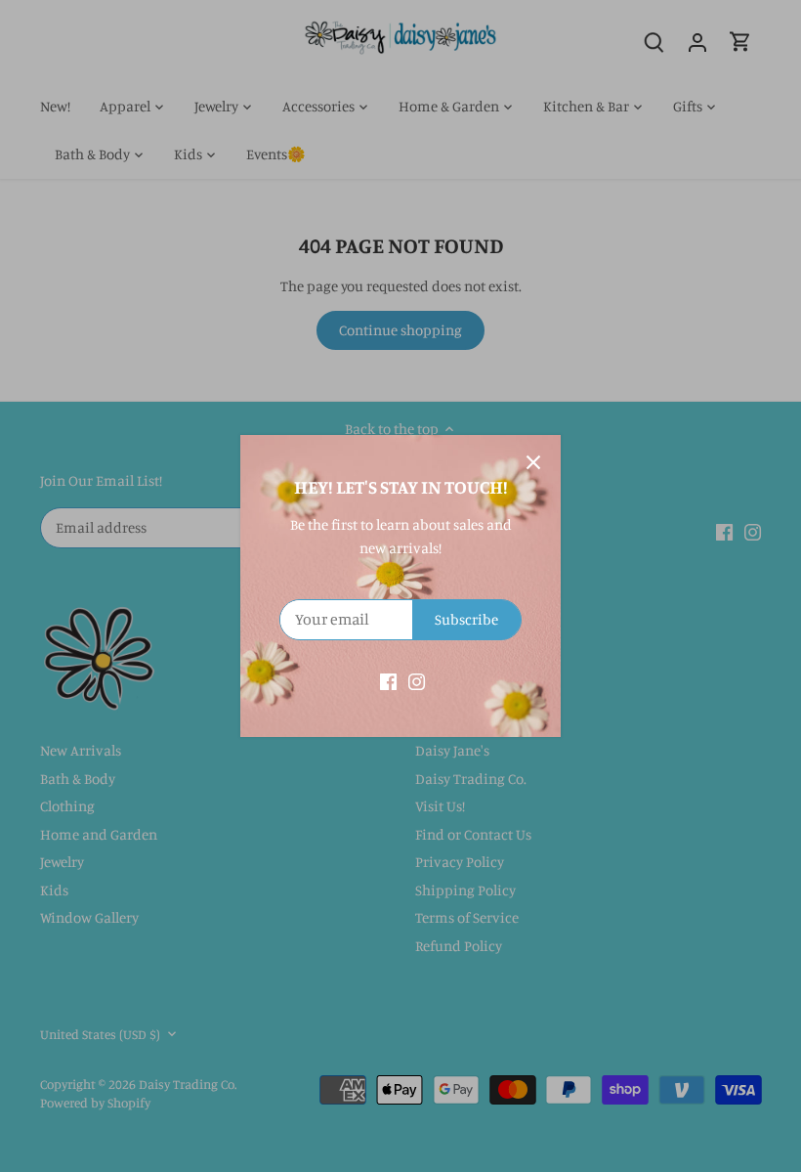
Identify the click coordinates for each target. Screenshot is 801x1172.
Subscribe (466, 619)
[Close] (533, 462)
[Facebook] (388, 680)
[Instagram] (416, 680)
